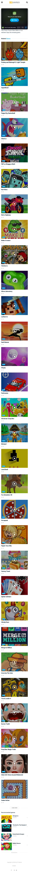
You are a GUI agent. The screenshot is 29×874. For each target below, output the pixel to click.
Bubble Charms (16, 843)
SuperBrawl (4, 88)
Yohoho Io (4, 266)
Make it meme (5, 240)
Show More (14, 852)
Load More (14, 808)
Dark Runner (5, 342)
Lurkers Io (4, 317)
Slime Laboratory (6, 291)
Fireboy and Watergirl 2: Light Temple (13, 62)
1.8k (3, 64)
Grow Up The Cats (7, 673)
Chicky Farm (5, 622)
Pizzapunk (4, 520)
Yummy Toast (5, 571)
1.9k (3, 90)
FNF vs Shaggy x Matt (8, 164)
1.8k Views (15, 817)
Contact (14, 865)
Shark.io (4, 139)
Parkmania (4, 393)
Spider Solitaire (6, 597)
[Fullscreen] (26, 27)
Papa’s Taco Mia (6, 546)
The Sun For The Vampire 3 (20, 825)
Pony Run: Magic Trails (8, 749)
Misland (3, 444)
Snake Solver (5, 800)
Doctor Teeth (5, 724)
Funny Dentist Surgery (18, 834)
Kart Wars (4, 190)
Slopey (3, 368)
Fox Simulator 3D (6, 495)
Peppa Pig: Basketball (8, 113)
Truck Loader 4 (6, 699)
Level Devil (4, 469)
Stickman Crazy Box (7, 419)
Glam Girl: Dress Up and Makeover (12, 775)
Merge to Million (6, 648)
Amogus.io (15, 816)
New (3, 59)
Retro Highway (6, 215)
